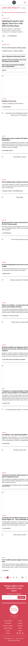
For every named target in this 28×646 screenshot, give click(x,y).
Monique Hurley (7, 51)
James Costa (6, 403)
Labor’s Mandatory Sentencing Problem (13, 56)
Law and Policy (6, 18)
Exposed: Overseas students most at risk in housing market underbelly (14, 60)
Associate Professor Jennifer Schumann (14, 359)
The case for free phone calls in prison (14, 48)
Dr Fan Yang (6, 443)
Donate (8, 630)
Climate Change (8, 628)
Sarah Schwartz (18, 51)
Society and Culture (8, 625)
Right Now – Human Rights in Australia (14, 2)
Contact (8, 633)
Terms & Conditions (20, 638)
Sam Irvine (6, 570)
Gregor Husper (6, 486)
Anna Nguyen (6, 273)
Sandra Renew (7, 106)
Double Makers (17, 640)
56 (22, 577)
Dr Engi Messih (7, 233)
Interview (20, 625)
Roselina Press (13, 35)
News (3, 136)
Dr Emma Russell (18, 191)
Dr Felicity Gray (14, 315)
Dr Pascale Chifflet (17, 485)
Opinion (4, 179)
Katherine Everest (8, 150)
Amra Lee (5, 315)
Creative (4, 98)
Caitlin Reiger (6, 528)
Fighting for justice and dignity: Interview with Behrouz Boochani (12, 23)
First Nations (8, 623)
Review (20, 630)
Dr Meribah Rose (7, 485)
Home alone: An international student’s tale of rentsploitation (13, 65)
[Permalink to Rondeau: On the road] (2, 15)
